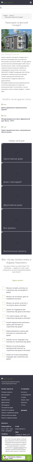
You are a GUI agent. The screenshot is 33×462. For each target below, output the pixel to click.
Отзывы (23, 397)
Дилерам (24, 410)
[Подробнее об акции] (16, 10)
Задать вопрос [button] (17, 280)
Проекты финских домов (8, 415)
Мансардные (5, 405)
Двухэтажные (5, 402)
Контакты (24, 392)
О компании (25, 389)
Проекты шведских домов (9, 418)
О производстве (26, 395)
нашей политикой (19, 447)
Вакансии (24, 402)
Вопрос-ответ (25, 400)
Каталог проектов (7, 389)
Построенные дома (7, 407)
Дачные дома (5, 395)
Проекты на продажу (7, 410)
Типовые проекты (6, 392)
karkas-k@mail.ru (20, 429)
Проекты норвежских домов (9, 412)
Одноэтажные (5, 400)
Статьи (23, 405)
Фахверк (4, 397)
